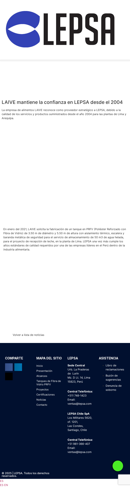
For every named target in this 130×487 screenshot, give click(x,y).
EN (6, 485)
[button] (65, 60)
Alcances (41, 376)
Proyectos (42, 389)
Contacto (41, 404)
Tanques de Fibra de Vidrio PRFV (48, 382)
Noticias (41, 399)
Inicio (39, 365)
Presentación (44, 370)
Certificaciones (45, 394)
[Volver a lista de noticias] (6, 337)
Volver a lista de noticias (28, 335)
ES (1, 481)
